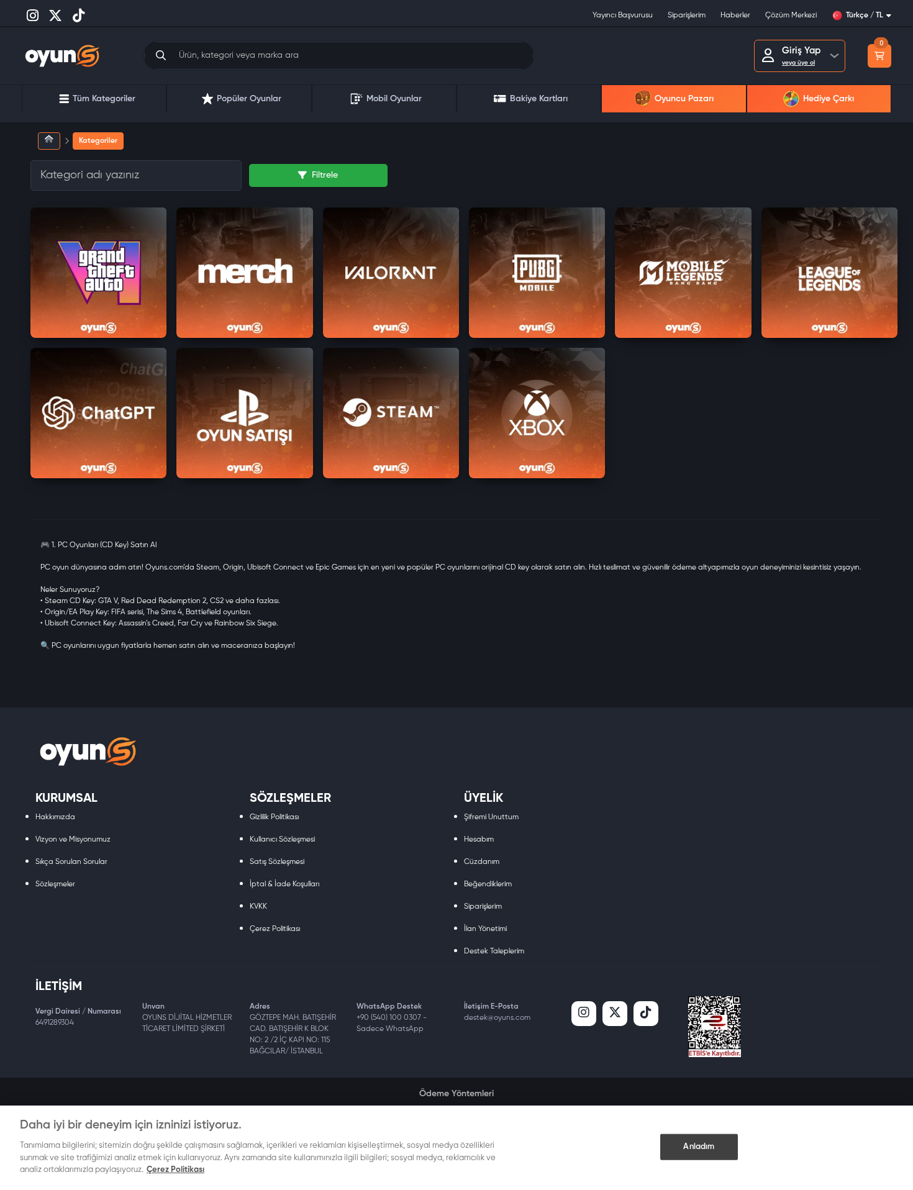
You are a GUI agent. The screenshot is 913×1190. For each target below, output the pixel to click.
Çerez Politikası (275, 929)
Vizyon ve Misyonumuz (73, 839)
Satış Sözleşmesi (277, 862)
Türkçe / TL (864, 15)
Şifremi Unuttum (491, 817)
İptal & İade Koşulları (284, 884)
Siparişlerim (483, 907)
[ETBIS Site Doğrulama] (714, 1026)
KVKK (258, 907)
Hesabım (479, 839)
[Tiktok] (646, 1013)
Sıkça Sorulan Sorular (71, 862)
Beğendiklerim (488, 884)
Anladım (698, 1146)
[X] (614, 1013)
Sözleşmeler (55, 884)
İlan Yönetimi (485, 929)
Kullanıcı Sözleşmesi (282, 839)
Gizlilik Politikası (274, 817)
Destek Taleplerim (494, 951)
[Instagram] (583, 1013)
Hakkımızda (55, 817)
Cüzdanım (481, 862)
